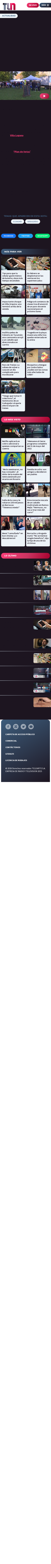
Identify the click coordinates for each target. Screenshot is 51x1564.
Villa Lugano (16, 135)
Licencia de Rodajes (16, 760)
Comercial (11, 740)
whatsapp (42, 236)
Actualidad (9, 15)
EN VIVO (33, 5)
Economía (17, 221)
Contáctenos (12, 747)
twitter (25, 236)
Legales (9, 753)
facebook (8, 236)
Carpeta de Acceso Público (20, 734)
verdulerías (32, 221)
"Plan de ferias (21, 151)
